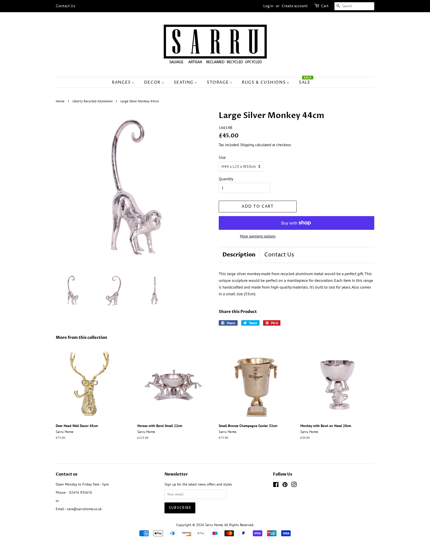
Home (60, 101)
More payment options (257, 236)
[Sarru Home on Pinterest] (285, 485)
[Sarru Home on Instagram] (294, 485)
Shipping (247, 144)
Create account (295, 6)
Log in (268, 6)
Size (222, 157)
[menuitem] (125, 82)
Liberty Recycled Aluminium (92, 101)
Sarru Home (214, 525)
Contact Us (65, 6)
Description (239, 254)
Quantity (226, 178)
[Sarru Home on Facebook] (276, 485)
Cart (325, 6)
